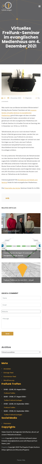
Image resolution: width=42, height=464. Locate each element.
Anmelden (7, 369)
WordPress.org (9, 380)
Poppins (4, 447)
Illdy (23, 460)
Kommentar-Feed (10, 376)
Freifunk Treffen (11, 383)
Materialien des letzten (12, 188)
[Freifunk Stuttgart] (7, 6)
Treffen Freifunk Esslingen (13, 400)
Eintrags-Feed (8, 373)
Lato (3, 438)
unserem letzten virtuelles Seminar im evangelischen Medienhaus (19, 112)
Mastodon (7, 423)
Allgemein (28, 98)
